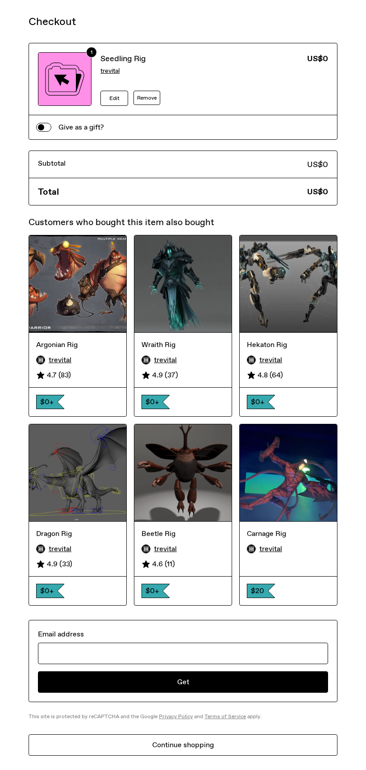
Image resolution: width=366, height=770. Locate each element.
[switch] (43, 127)
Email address (61, 634)
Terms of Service (225, 716)
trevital (110, 71)
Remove (147, 98)
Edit (114, 98)
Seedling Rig (123, 58)
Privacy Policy (176, 716)
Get (183, 682)
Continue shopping (183, 745)
